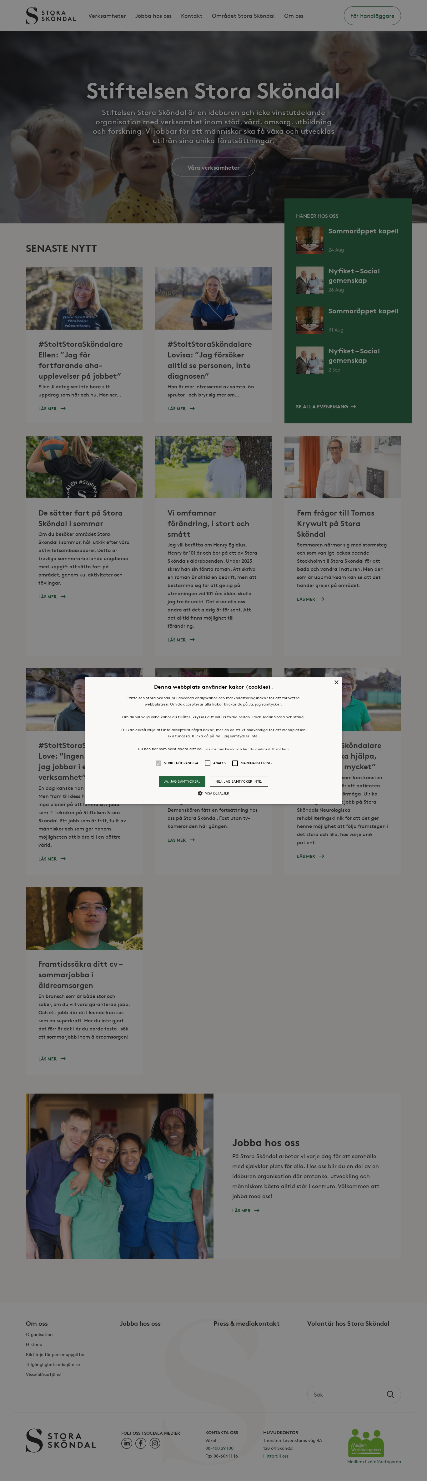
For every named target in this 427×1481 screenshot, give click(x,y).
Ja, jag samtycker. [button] (182, 781)
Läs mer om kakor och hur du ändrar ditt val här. (246, 748)
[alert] (213, 740)
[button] (213, 740)
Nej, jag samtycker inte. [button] (239, 781)
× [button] (336, 682)
